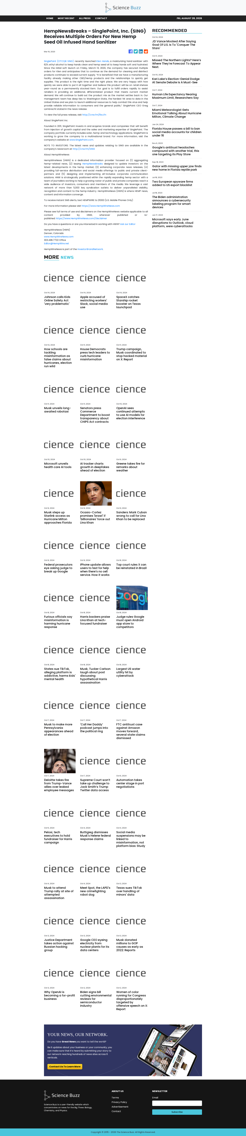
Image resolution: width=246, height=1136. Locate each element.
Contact (116, 1111)
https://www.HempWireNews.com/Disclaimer (81, 218)
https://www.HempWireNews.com (101, 206)
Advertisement (120, 1106)
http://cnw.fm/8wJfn (94, 114)
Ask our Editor (128, 224)
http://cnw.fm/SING (84, 149)
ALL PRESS (85, 18)
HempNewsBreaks (92, 163)
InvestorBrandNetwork (90, 249)
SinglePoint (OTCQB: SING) (59, 61)
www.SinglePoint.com (81, 139)
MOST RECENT (66, 18)
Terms (115, 1097)
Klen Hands (102, 61)
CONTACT (101, 18)
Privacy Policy (119, 1102)
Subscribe (177, 1112)
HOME (49, 18)
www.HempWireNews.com (58, 236)
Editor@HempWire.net (56, 243)
